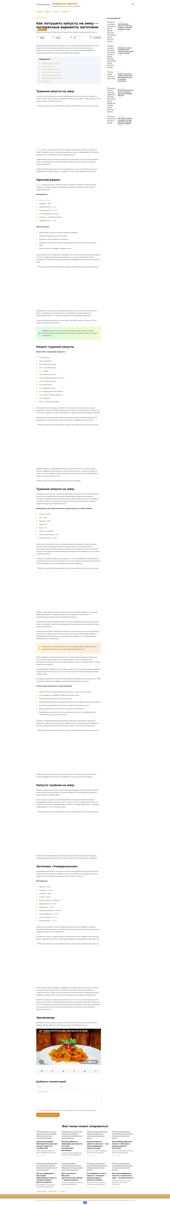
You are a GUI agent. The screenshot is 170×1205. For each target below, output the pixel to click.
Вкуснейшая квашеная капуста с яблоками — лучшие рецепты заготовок (122, 1145)
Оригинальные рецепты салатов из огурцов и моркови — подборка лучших (125, 26)
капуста (42, 200)
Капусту (39, 150)
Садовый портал (64, 3)
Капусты (39, 185)
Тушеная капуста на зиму (51, 63)
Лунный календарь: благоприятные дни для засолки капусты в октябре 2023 (46, 1145)
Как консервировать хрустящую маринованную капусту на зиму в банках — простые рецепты (46, 1177)
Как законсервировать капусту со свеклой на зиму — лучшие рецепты (122, 1175)
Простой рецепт (48, 66)
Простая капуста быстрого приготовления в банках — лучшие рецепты (72, 1176)
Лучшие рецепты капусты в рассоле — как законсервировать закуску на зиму (97, 1145)
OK (85, 1202)
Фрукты (48, 11)
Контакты (53, 1191)
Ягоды (56, 11)
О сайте (62, 1191)
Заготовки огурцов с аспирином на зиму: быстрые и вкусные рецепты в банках (125, 121)
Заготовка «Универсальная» (52, 78)
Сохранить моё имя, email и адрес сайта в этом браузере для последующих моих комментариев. (67, 1110)
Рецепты (65, 11)
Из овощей (42, 29)
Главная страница (42, 17)
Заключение (46, 81)
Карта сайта (41, 1191)
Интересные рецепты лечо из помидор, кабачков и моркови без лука (126, 92)
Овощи (39, 11)
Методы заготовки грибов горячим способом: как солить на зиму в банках (125, 50)
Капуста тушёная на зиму (51, 75)
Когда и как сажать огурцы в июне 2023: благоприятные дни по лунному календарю (125, 77)
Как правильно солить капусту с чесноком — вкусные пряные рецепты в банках (96, 1176)
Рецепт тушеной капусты (51, 69)
